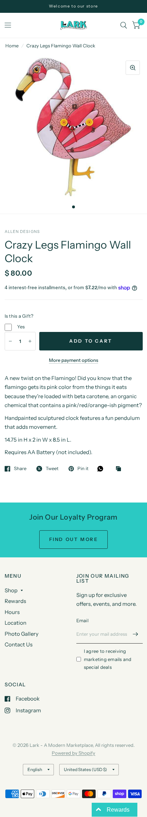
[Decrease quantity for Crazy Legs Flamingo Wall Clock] (10, 341)
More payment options (73, 360)
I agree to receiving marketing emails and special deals (108, 659)
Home (12, 45)
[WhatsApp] (102, 469)
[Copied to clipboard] (120, 469)
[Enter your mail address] (135, 634)
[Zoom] (133, 68)
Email (82, 620)
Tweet (52, 469)
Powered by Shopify (73, 753)
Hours (12, 612)
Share (20, 469)
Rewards (15, 601)
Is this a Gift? (19, 316)
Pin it (82, 469)
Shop (11, 590)
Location (15, 622)
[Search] (124, 25)
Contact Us (18, 644)
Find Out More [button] (73, 539)
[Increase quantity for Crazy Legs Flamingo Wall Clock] (30, 341)
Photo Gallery (22, 633)
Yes (21, 326)
